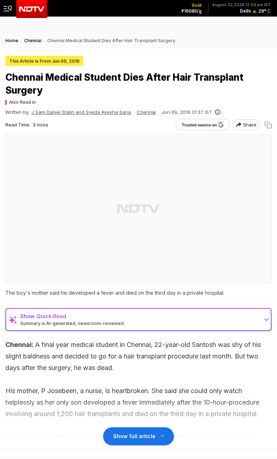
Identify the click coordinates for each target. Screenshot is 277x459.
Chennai (146, 112)
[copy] (268, 124)
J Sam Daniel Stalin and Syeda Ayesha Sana (81, 112)
